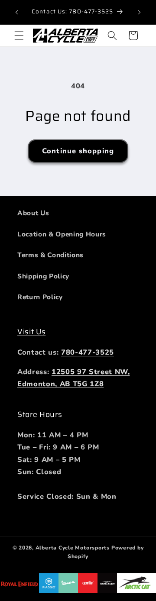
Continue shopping (78, 151)
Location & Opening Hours (61, 234)
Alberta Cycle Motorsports (73, 547)
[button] (19, 35)
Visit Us (31, 332)
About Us (33, 212)
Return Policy (40, 296)
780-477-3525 (87, 352)
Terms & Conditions (50, 254)
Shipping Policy (43, 276)
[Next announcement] (139, 12)
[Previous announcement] (16, 12)
